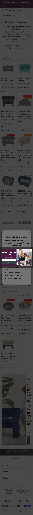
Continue (8, 262)
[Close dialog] (31, 250)
